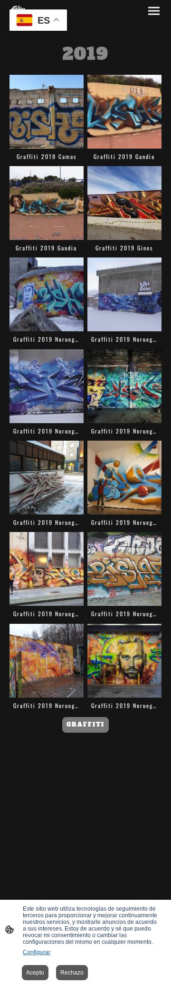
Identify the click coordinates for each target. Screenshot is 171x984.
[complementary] (38, 21)
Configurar (36, 952)
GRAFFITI (85, 724)
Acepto (35, 972)
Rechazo (72, 972)
